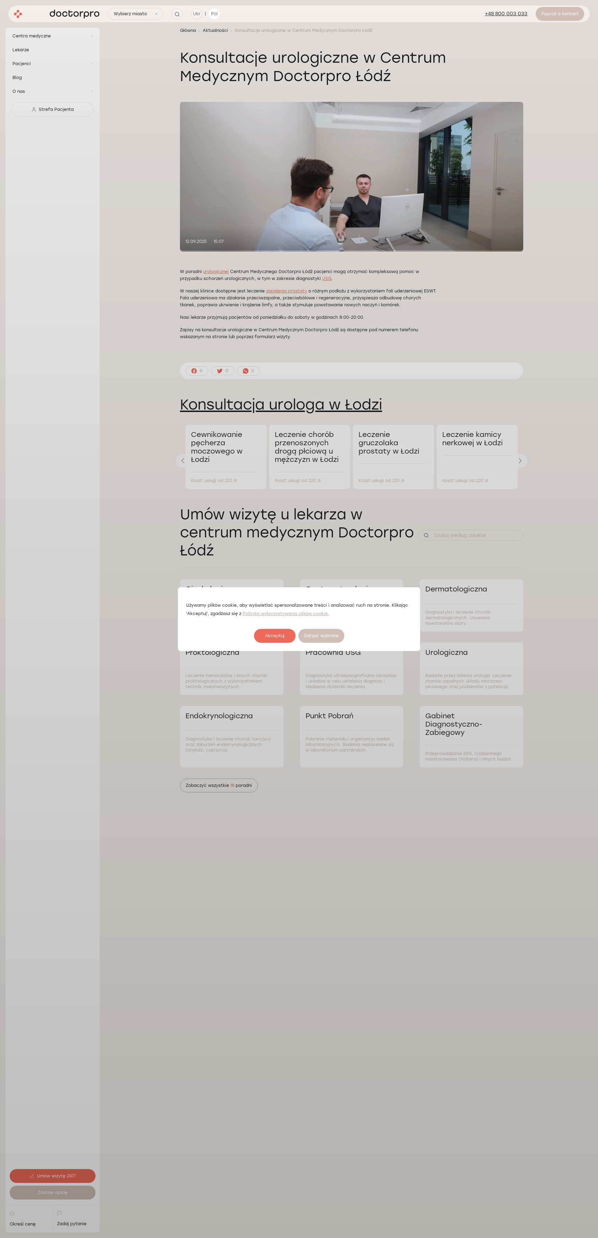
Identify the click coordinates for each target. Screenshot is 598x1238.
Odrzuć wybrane (321, 635)
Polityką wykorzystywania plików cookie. (286, 613)
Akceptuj (274, 635)
